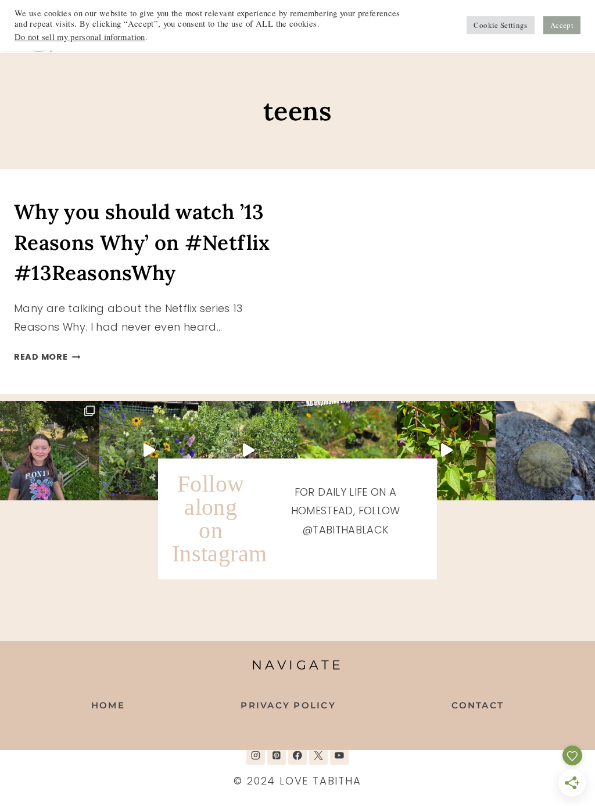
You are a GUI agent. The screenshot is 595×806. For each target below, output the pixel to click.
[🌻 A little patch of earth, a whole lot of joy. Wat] (149, 450)
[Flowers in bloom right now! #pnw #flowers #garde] (446, 450)
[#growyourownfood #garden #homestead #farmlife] (347, 450)
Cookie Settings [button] (500, 25)
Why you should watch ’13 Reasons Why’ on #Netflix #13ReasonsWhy (142, 242)
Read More (47, 357)
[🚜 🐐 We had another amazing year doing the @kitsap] (49, 450)
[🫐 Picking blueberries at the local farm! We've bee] (248, 450)
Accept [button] (562, 25)
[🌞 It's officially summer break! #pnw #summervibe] (545, 450)
